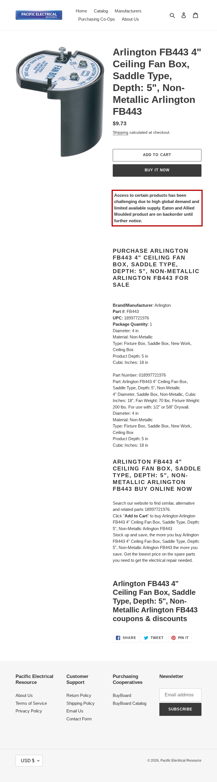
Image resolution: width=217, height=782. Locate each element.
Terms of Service (31, 703)
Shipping (120, 132)
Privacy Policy (29, 710)
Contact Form (79, 718)
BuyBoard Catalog (129, 703)
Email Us (74, 710)
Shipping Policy (80, 703)
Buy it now (157, 170)
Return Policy (78, 695)
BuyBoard (122, 695)
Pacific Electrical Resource (180, 760)
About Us (24, 695)
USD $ (27, 760)
